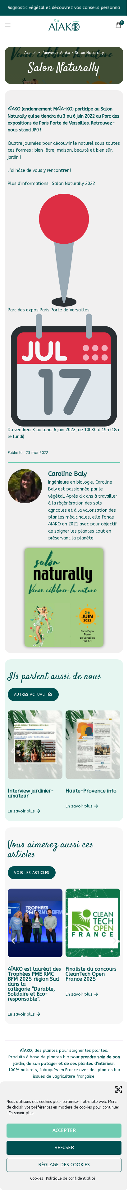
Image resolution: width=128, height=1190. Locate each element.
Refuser (64, 1147)
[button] (118, 1089)
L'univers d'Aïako (56, 53)
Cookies (36, 1178)
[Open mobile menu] (8, 25)
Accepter (64, 1130)
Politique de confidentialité (70, 1178)
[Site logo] (64, 24)
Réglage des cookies (64, 1165)
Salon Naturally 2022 (73, 183)
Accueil (30, 53)
